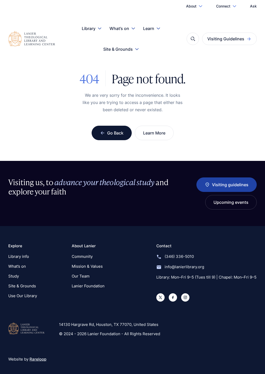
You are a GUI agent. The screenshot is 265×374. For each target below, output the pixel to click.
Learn (148, 28)
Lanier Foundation (88, 286)
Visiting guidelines (230, 185)
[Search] (193, 39)
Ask (253, 6)
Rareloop (38, 359)
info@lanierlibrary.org (184, 267)
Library (88, 28)
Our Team (81, 276)
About (191, 6)
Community (82, 256)
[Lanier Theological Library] (26, 328)
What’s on (119, 28)
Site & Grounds (118, 49)
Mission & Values (87, 266)
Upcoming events (231, 202)
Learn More (154, 133)
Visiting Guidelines (225, 39)
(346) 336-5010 (179, 256)
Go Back (115, 133)
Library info (18, 256)
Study (13, 276)
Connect (223, 6)
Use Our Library (22, 295)
